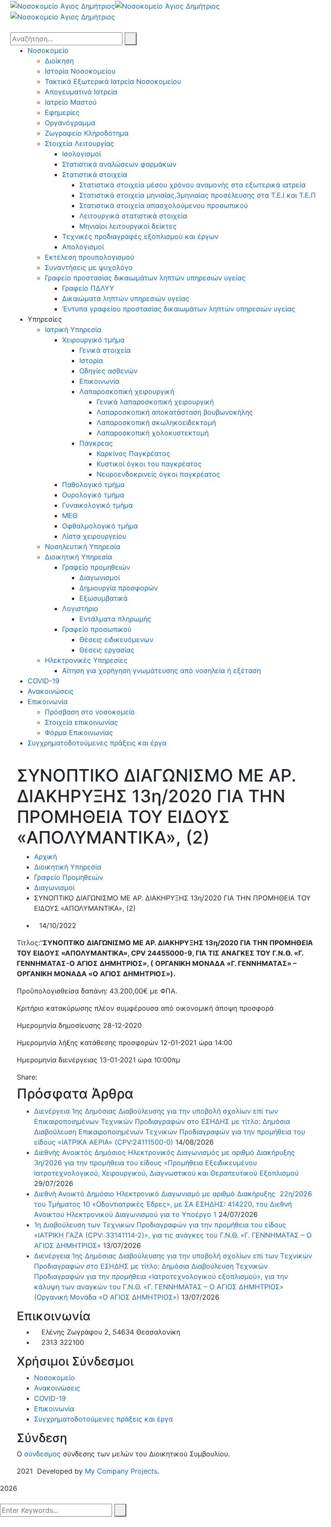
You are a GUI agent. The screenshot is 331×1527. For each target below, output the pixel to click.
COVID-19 (50, 1398)
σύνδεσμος (42, 1453)
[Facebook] (41, 1077)
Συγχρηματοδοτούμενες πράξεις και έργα (103, 1419)
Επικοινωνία (54, 1408)
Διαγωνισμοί (54, 887)
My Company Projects (121, 1471)
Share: (27, 1077)
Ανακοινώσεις (57, 1388)
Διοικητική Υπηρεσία (67, 867)
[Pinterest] (56, 1077)
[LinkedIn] (63, 1077)
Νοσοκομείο (54, 1377)
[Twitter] (49, 1077)
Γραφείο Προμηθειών (68, 877)
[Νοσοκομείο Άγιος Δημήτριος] (62, 5)
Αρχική (45, 856)
